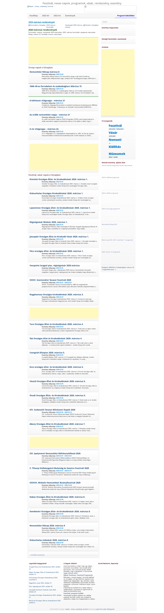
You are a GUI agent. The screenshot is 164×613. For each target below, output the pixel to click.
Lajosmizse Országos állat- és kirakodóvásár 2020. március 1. (60, 207)
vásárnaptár (112, 136)
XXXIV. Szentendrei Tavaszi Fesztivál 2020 (50, 280)
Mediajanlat (110, 609)
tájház (110, 157)
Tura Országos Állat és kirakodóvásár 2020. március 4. (56, 324)
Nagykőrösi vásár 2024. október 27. (40, 583)
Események (70, 15)
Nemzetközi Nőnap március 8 (44, 71)
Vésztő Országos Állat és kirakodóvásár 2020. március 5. (57, 381)
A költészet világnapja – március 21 (47, 100)
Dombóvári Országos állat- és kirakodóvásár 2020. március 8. (60, 511)
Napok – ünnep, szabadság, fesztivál (76, 609)
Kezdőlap (34, 15)
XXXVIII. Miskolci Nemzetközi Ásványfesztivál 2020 (55, 482)
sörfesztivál (112, 129)
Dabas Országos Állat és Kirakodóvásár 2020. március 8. (57, 497)
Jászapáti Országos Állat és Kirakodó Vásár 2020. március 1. (59, 236)
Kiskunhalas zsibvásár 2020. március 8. (49, 540)
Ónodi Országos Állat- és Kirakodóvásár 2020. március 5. (58, 395)
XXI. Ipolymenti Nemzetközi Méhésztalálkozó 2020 (55, 453)
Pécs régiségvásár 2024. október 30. (41, 586)
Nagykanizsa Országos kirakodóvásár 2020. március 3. (56, 294)
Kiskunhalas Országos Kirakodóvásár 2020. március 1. (56, 193)
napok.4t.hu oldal (101, 609)
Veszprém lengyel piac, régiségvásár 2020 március (55, 265)
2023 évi (45, 15)
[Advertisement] (64, 50)
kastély (116, 157)
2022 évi (57, 15)
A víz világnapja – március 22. (44, 129)
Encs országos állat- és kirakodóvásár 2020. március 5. (56, 367)
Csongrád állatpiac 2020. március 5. (47, 352)
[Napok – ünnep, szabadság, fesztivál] (40, 6)
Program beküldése (125, 15)
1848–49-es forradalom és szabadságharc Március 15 (56, 86)
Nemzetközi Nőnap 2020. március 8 (47, 525)
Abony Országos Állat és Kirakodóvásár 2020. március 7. (57, 424)
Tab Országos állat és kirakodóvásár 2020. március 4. (56, 338)
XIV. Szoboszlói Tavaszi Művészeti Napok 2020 (52, 409)
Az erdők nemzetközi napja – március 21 (50, 114)
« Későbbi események (37, 555)
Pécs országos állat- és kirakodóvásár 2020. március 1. (56, 251)
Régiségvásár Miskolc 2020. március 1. (48, 222)
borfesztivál (120, 129)
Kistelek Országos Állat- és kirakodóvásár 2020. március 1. (59, 179)
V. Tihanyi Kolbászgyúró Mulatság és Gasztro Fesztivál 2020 (59, 468)
